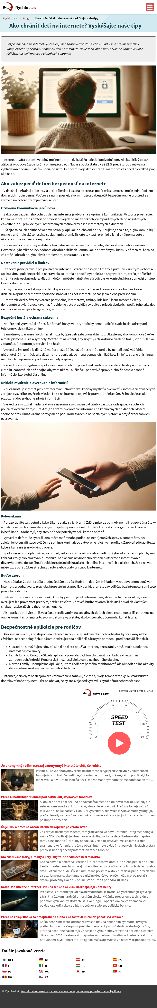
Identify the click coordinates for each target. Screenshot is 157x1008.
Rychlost (25, 7)
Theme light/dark (111, 991)
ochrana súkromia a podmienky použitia (75, 991)
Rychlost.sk (10, 18)
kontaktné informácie (34, 991)
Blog (26, 18)
